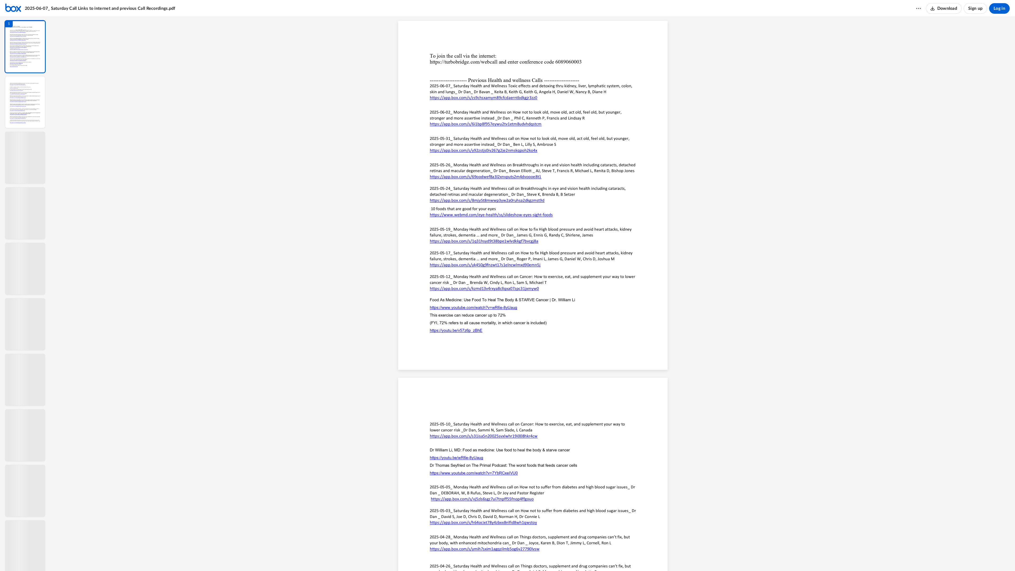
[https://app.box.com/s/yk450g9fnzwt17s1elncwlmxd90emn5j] (485, 265)
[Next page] (522, 558)
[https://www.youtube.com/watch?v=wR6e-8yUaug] (473, 309)
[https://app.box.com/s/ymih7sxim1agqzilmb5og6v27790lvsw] (484, 550)
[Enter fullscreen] (581, 558)
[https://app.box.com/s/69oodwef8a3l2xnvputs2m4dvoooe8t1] (485, 176)
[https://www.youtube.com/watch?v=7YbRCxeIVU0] (474, 474)
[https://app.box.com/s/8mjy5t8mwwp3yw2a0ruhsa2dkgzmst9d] (487, 201)
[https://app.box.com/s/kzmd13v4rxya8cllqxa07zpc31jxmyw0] (484, 288)
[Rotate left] (562, 558)
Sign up (975, 8)
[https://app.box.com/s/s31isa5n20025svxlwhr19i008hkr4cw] (484, 436)
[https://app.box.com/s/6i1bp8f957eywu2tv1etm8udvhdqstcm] (485, 125)
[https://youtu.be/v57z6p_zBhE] (456, 330)
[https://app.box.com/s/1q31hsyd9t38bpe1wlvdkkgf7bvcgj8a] (484, 241)
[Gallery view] (572, 558)
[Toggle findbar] (494, 558)
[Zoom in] (551, 558)
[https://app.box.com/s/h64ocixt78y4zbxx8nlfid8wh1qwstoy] (483, 524)
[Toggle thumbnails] (484, 558)
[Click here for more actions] (918, 8)
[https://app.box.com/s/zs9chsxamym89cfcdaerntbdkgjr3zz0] (483, 99)
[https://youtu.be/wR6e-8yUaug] (456, 459)
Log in (999, 8)
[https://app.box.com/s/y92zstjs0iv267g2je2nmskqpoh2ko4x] (483, 152)
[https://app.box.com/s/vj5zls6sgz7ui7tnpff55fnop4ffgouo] (482, 499)
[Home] (13, 8)
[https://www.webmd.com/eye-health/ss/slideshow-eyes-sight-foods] (491, 216)
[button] (25, 46)
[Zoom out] (533, 558)
